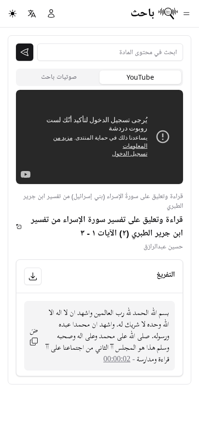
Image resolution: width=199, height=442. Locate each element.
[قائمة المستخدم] (51, 13)
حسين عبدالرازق (163, 246)
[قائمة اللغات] (32, 13)
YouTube (140, 77)
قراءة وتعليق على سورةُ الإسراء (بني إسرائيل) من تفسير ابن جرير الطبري (103, 201)
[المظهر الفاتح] (12, 13)
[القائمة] (186, 13)
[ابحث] (24, 52)
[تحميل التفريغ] (33, 276)
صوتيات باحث (59, 77)
